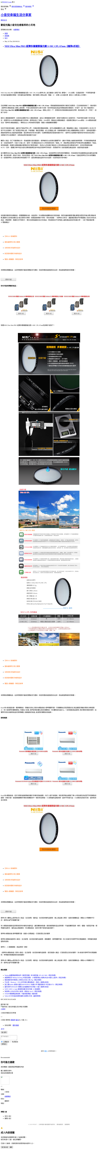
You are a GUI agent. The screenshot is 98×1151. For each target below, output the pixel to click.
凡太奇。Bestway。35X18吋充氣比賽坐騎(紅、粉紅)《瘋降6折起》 (27, 982)
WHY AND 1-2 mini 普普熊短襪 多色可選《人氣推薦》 (23, 989)
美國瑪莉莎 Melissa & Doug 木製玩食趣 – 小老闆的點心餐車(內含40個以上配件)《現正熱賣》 (36, 977)
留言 (17, 1020)
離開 (11, 1147)
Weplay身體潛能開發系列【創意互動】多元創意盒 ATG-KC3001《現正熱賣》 (31, 975)
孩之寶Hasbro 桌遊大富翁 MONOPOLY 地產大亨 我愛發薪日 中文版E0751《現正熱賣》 (34, 984)
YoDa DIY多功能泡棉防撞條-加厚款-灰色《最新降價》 (23, 996)
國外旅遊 (16, 1025)
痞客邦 (13, 1020)
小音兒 (3, 1009)
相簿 (6, 33)
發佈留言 (4, 1044)
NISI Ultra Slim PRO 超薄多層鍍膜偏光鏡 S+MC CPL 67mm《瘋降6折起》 (42, 46)
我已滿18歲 (5, 1147)
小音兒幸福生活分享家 (16, 15)
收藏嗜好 (16, 29)
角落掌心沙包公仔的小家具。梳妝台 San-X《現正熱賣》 (24, 991)
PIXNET (35, 1124)
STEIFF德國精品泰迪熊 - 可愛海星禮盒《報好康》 (21, 994)
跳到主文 (4, 20)
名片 (6, 38)
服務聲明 (67, 1124)
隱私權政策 (60, 1124)
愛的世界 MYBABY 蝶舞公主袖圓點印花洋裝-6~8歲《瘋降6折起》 (27, 987)
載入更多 (4, 1032)
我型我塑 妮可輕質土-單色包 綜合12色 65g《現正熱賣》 (23, 980)
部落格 (7, 36)
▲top (2, 1028)
